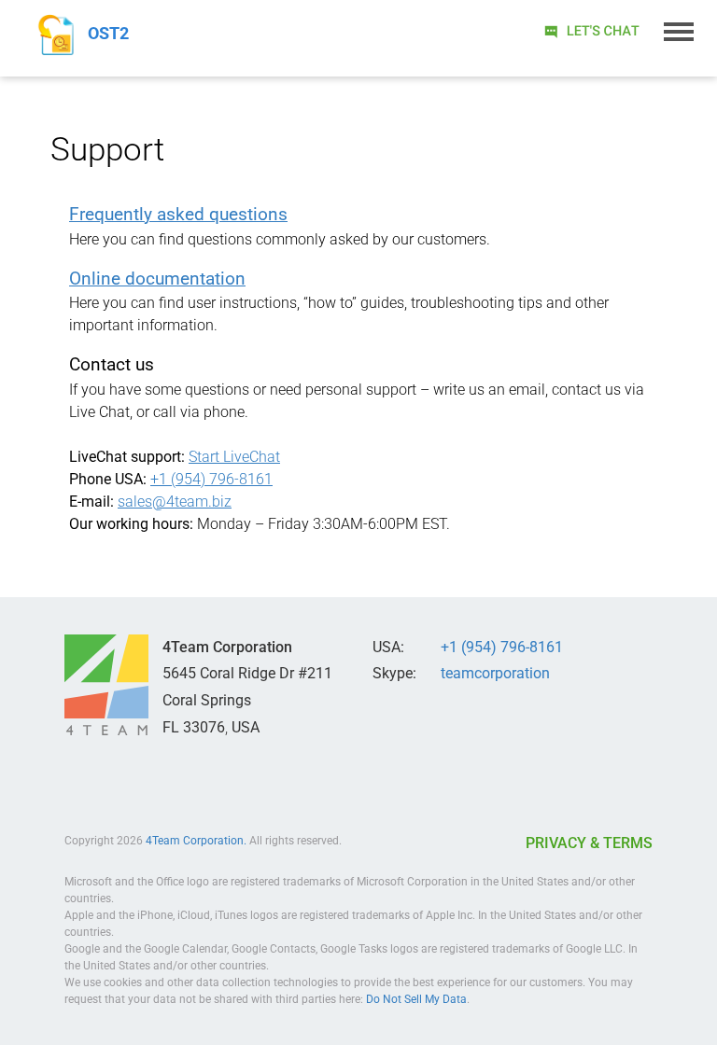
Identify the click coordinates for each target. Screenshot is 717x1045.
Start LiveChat (234, 457)
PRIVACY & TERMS (589, 843)
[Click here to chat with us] (590, 30)
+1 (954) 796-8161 (211, 479)
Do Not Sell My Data (416, 999)
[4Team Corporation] (106, 684)
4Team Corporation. (196, 840)
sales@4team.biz (175, 501)
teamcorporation (495, 673)
